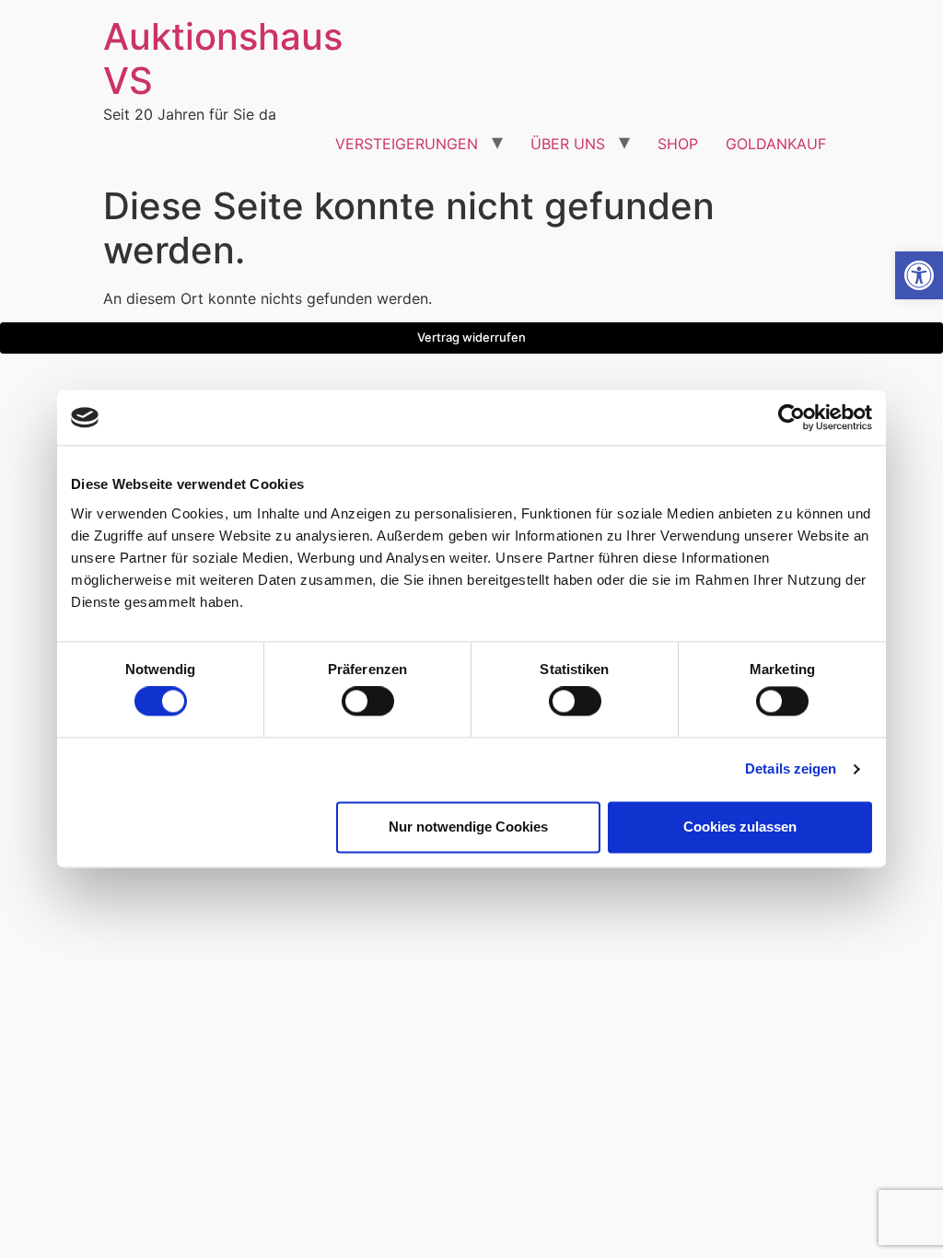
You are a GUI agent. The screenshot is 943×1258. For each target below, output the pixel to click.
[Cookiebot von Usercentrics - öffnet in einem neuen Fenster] (791, 417)
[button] (919, 275)
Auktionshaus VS (223, 58)
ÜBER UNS (567, 143)
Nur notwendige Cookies (468, 826)
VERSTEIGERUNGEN (406, 143)
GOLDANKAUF (776, 143)
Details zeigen (790, 769)
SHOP (678, 143)
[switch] (368, 701)
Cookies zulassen (740, 826)
